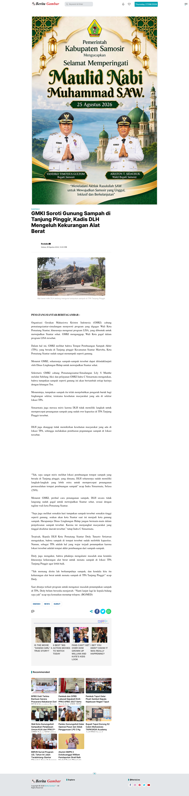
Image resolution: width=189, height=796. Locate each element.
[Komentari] (32, 611)
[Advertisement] (71, 455)
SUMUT (57, 604)
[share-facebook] (97, 611)
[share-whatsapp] (108, 611)
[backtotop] (94, 774)
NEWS (47, 604)
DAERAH (35, 209)
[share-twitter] (102, 611)
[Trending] (129, 4)
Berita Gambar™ (50, 786)
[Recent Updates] (123, 4)
